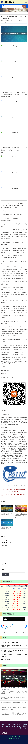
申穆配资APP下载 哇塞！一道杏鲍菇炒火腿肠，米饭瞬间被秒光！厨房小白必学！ (14, 688)
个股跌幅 (9, 586)
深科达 (7, 607)
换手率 (25, 586)
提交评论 (6, 574)
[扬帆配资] (7, 2)
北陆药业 (7, 603)
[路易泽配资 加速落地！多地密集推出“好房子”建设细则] (7, 508)
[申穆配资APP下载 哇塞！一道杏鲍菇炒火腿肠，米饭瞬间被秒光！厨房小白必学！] (14, 677)
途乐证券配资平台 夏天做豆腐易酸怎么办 (10, 642)
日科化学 (7, 605)
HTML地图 (21, 737)
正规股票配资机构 (8, 726)
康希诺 (7, 597)
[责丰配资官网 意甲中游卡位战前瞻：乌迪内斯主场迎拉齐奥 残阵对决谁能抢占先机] (21, 508)
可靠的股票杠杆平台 (19, 726)
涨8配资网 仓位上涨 (5, 659)
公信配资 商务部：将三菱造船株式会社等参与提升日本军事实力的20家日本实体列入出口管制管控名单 (14, 713)
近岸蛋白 (7, 599)
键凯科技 (7, 601)
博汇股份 (7, 593)
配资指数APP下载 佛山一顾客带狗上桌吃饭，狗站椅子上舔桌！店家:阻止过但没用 (14, 490)
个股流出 (20, 586)
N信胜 (7, 591)
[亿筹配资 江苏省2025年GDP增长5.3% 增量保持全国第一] (7, 522)
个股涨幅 (3, 586)
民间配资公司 (14, 725)
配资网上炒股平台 (25, 726)
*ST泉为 (7, 609)
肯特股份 (7, 595)
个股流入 (14, 586)
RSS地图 (16, 737)
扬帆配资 (2, 725)
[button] (2, 626)
